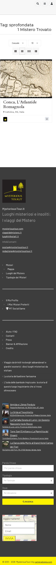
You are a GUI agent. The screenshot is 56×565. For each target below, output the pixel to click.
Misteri (9, 265)
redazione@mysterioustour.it (17, 251)
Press (9, 339)
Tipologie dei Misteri (16, 277)
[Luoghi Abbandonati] (5, 119)
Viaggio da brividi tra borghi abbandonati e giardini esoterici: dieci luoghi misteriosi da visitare (26, 366)
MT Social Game (17, 308)
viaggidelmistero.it (12, 232)
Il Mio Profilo (12, 300)
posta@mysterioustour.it (15, 247)
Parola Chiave (9, 462)
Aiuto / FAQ (11, 331)
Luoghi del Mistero (15, 273)
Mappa (10, 269)
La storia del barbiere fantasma (20, 376)
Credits (9, 348)
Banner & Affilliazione (17, 344)
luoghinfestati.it (10, 236)
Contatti (10, 335)
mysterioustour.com (12, 228)
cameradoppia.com (43, 562)
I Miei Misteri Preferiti (18, 304)
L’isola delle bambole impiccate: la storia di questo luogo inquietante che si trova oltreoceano (25, 386)
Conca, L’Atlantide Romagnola (20, 104)
